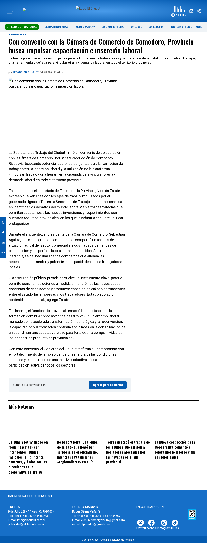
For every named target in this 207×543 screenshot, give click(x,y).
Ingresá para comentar (107, 385)
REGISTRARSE (193, 27)
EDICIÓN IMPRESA (113, 27)
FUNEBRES (136, 27)
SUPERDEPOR (156, 27)
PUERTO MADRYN (85, 27)
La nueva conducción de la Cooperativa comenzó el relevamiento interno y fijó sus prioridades (175, 449)
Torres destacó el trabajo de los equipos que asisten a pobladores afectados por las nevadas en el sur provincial (128, 451)
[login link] (25, 11)
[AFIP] (192, 514)
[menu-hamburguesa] (10, 11)
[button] (178, 11)
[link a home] (103, 11)
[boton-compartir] (199, 11)
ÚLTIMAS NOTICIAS (56, 27)
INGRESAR (176, 27)
